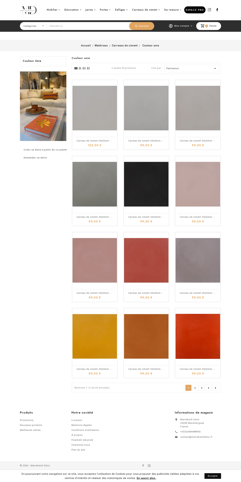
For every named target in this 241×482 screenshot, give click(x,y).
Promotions (27, 420)
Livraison (76, 420)
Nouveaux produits (31, 425)
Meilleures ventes (30, 430)
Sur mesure (171, 9)
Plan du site (78, 449)
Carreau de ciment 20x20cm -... (95, 140)
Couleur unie (32, 60)
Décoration (71, 9)
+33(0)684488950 (190, 431)
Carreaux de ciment (144, 9)
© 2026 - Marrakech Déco (35, 465)
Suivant (215, 388)
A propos (77, 435)
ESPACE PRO (195, 10)
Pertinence (191, 68)
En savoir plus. (146, 478)
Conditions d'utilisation (85, 430)
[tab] (76, 68)
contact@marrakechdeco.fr (196, 437)
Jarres (89, 9)
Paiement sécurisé (82, 440)
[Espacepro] (43, 106)
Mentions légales (81, 425)
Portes (104, 9)
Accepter (213, 476)
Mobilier (52, 9)
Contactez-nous (80, 445)
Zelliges (120, 9)
